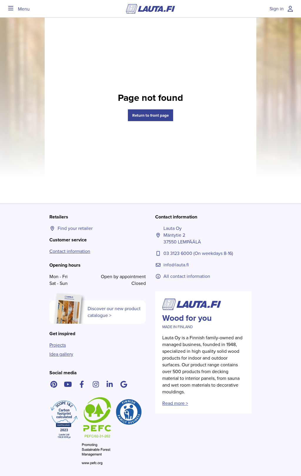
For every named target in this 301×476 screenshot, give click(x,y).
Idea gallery (61, 354)
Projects (57, 345)
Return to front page (150, 115)
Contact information (69, 251)
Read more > (175, 403)
